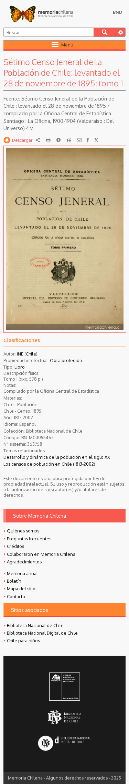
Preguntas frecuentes (29, 538)
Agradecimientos (24, 561)
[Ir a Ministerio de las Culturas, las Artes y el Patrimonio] (64, 687)
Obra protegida (66, 360)
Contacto (16, 596)
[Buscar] (105, 32)
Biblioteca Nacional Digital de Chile (42, 633)
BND (117, 12)
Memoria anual (22, 573)
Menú (67, 44)
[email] (79, 140)
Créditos (15, 546)
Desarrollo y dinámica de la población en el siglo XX (56, 457)
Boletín (14, 581)
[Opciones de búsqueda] (120, 32)
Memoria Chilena (41, 13)
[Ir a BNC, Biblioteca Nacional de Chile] (64, 717)
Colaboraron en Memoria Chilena (41, 554)
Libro (19, 367)
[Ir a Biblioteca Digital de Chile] (64, 743)
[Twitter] (96, 140)
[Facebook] (87, 140)
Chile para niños (23, 640)
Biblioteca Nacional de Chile (35, 625)
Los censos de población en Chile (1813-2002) (49, 464)
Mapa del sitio (21, 588)
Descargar (22, 140)
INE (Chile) (27, 354)
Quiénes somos (23, 530)
